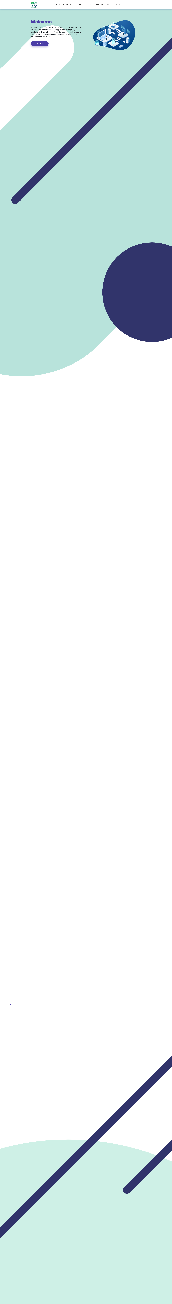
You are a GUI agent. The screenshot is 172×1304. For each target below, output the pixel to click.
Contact (119, 4)
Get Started (38, 44)
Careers (109, 4)
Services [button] (88, 4)
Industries (100, 4)
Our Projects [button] (75, 4)
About (65, 4)
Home (58, 4)
